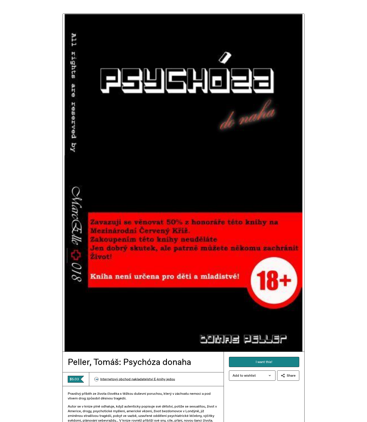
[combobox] (252, 375)
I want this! (264, 362)
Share (291, 375)
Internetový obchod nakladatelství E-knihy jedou (137, 379)
